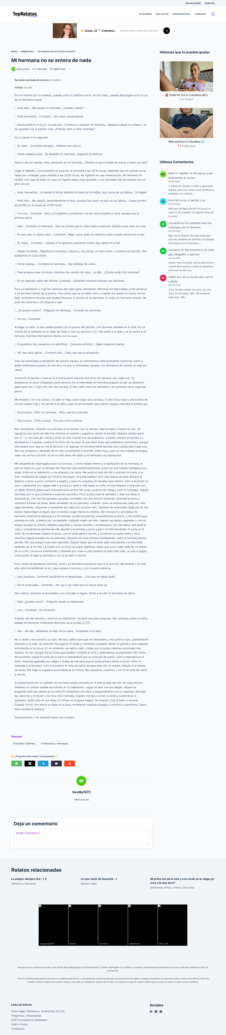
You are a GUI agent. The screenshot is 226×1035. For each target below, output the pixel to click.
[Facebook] (151, 1011)
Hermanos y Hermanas (54, 743)
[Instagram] (161, 1011)
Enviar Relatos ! (182, 14)
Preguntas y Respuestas (26, 1015)
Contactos (17, 1028)
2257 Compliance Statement (29, 1020)
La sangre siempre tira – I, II (28, 878)
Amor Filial (59, 69)
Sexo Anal (188, 887)
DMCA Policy (19, 1024)
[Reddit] (69, 763)
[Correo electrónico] (56, 763)
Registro (210, 3)
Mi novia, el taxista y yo (190, 200)
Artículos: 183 (81, 800)
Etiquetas (200, 14)
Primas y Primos (173, 887)
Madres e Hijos (89, 883)
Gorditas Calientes (24, 743)
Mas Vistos (162, 14)
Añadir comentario (28, 833)
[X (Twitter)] (29, 763)
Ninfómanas (156, 887)
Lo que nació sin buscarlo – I (99, 878)
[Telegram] (43, 763)
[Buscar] (213, 14)
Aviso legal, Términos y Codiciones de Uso (38, 1011)
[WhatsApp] (16, 763)
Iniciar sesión (193, 3)
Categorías (145, 14)
